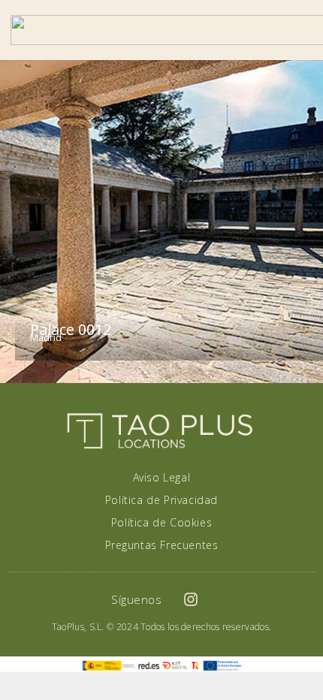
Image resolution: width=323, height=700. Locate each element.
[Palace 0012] (161, 221)
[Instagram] (190, 599)
